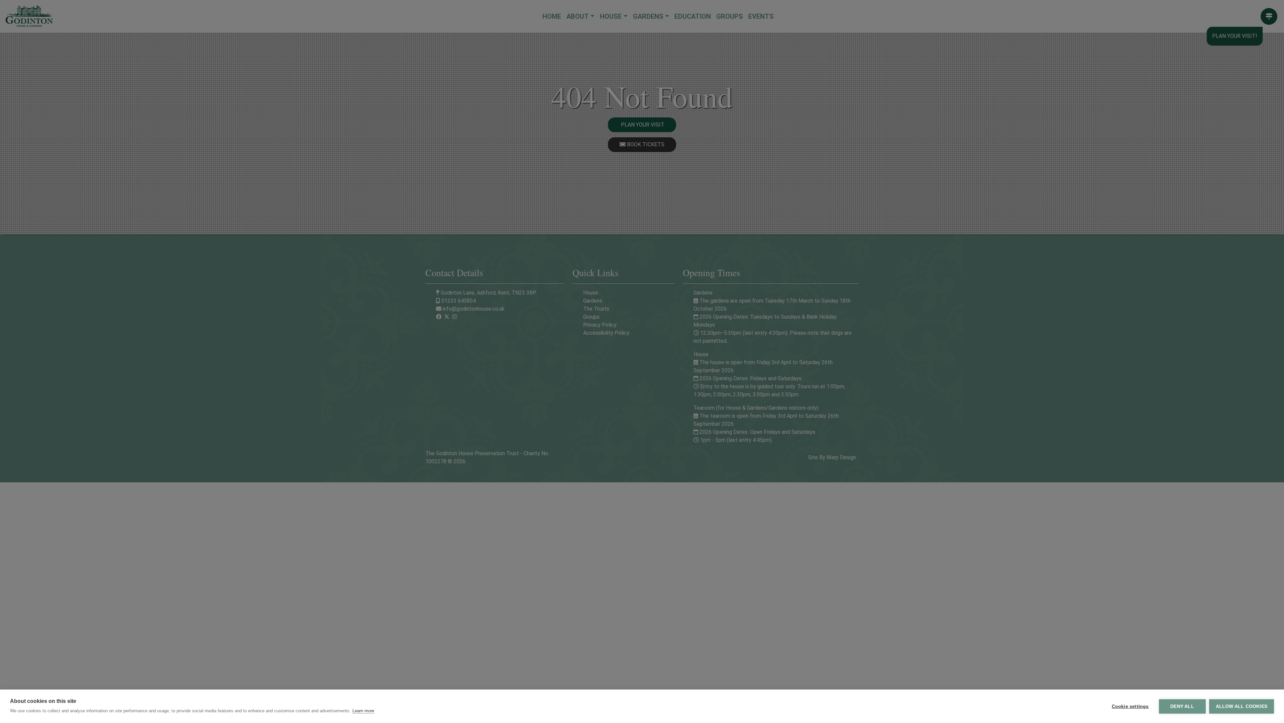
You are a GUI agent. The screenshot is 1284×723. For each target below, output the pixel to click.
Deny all (1182, 706)
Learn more (363, 710)
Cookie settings (1130, 706)
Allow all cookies (1241, 706)
